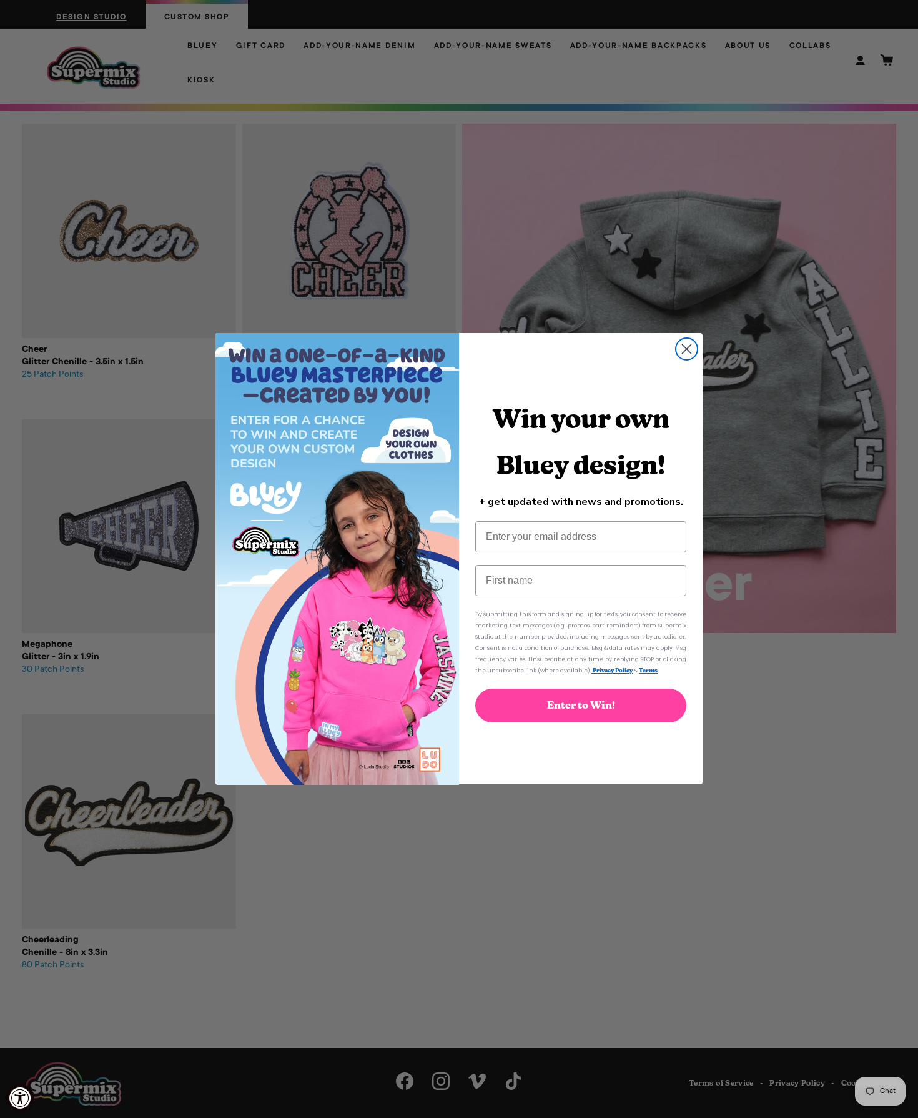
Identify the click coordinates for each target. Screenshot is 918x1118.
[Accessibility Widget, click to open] (20, 1098)
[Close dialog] (687, 349)
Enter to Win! (581, 706)
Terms (648, 670)
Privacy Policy (612, 670)
